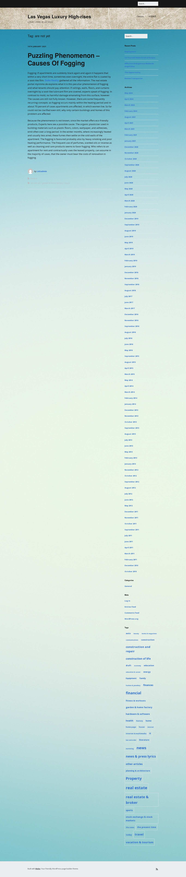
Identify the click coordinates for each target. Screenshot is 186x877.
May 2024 (128, 93)
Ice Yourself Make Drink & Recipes (140, 57)
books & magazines (149, 634)
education (149, 665)
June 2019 (129, 236)
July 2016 (128, 338)
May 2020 (128, 188)
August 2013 (130, 434)
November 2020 (131, 153)
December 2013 (131, 410)
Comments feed (132, 613)
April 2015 (129, 368)
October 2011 (131, 523)
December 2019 (131, 218)
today (129, 834)
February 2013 (131, 458)
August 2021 (130, 117)
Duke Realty (52, 80)
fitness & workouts (136, 700)
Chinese (140, 16)
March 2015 (130, 374)
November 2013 (131, 416)
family (142, 678)
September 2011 (132, 529)
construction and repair (138, 649)
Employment (130, 51)
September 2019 (132, 224)
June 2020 (129, 182)
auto (128, 633)
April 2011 (129, 547)
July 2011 (128, 535)
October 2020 (131, 159)
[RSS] (156, 869)
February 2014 (131, 398)
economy (137, 666)
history (139, 721)
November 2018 (131, 278)
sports (129, 810)
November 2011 (131, 517)
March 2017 (130, 308)
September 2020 (132, 165)
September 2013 (132, 428)
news (141, 747)
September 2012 (132, 481)
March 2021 (130, 129)
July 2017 (128, 296)
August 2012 (130, 487)
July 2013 (128, 440)
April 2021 (129, 123)
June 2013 (129, 446)
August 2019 (130, 230)
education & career (133, 672)
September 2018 (132, 284)
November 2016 (131, 320)
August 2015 (130, 362)
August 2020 (130, 171)
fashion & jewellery (133, 685)
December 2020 (131, 147)
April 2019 (129, 248)
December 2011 (131, 511)
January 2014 (130, 404)
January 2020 (130, 212)
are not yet (35, 183)
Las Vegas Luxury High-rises (59, 16)
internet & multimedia (136, 733)
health (129, 720)
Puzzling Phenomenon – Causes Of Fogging (64, 59)
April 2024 (129, 99)
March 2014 (130, 392)
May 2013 (128, 452)
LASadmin (42, 171)
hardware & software (138, 713)
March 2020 (130, 200)
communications (132, 640)
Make (37, 868)
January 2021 (130, 141)
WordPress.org (131, 619)
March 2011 (130, 553)
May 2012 (128, 505)
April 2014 (129, 386)
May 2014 (128, 380)
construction (147, 639)
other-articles (134, 764)
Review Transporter (134, 78)
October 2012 (131, 475)
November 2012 (131, 470)
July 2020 (128, 177)
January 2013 (130, 464)
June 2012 (129, 500)
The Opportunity (132, 72)
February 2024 (131, 111)
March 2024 (130, 105)
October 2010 (131, 571)
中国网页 (152, 16)
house (67, 183)
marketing (130, 749)
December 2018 (131, 272)
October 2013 (131, 422)
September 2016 (132, 326)
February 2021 (131, 135)
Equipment (131, 678)
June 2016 (129, 344)
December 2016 (131, 314)
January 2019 (130, 266)
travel (139, 834)
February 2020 (131, 206)
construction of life (138, 658)
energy (146, 671)
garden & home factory (52, 183)
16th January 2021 (37, 46)
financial (133, 692)
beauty (136, 634)
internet (150, 727)
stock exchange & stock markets (139, 818)
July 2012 (128, 494)
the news (130, 827)
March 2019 (130, 254)
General (33, 178)
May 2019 (128, 242)
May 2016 (128, 350)
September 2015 (132, 356)
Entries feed (130, 607)
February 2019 (131, 260)
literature (144, 739)
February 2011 (131, 559)
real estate (136, 787)
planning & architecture (138, 770)
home (148, 720)
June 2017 (129, 302)
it (150, 733)
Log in (127, 601)
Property (134, 778)
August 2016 (130, 332)
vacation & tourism (139, 842)
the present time (146, 827)
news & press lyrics (141, 756)
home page (131, 727)
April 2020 (129, 194)
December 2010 (131, 565)
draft (128, 665)
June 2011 (129, 541)
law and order (131, 740)
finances (148, 685)
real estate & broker (137, 800)
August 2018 (130, 290)
